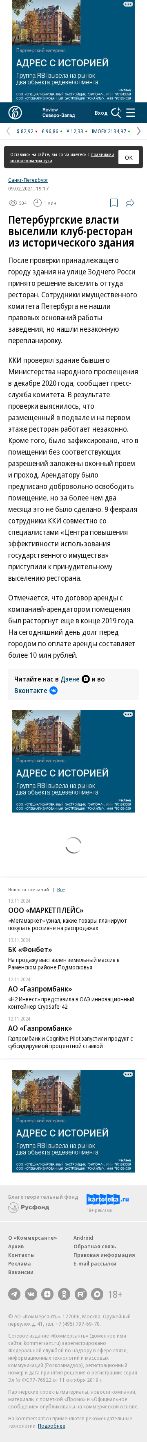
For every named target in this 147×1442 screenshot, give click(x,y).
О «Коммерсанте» (32, 1237)
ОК (129, 157)
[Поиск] (116, 112)
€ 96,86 (50, 131)
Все (61, 889)
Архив (16, 1246)
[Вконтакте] (31, 1294)
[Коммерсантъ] (15, 113)
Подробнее (51, 1425)
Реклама (19, 1263)
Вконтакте (30, 690)
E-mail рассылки (95, 1263)
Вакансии (20, 1272)
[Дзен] (47, 1294)
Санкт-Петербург (28, 179)
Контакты (21, 1255)
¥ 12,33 (75, 131)
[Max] (97, 1294)
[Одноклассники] (64, 1294)
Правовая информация (104, 1255)
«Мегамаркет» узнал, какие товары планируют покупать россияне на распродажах (67, 924)
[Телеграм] (14, 1294)
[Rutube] (81, 1294)
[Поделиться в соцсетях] (130, 203)
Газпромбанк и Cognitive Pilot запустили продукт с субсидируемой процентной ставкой (70, 1042)
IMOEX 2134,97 (108, 131)
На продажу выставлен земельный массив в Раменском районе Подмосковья (64, 963)
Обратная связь (95, 1246)
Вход (101, 112)
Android (83, 1237)
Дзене (70, 679)
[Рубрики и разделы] (131, 112)
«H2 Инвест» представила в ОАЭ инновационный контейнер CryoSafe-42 (71, 1002)
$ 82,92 (25, 131)
